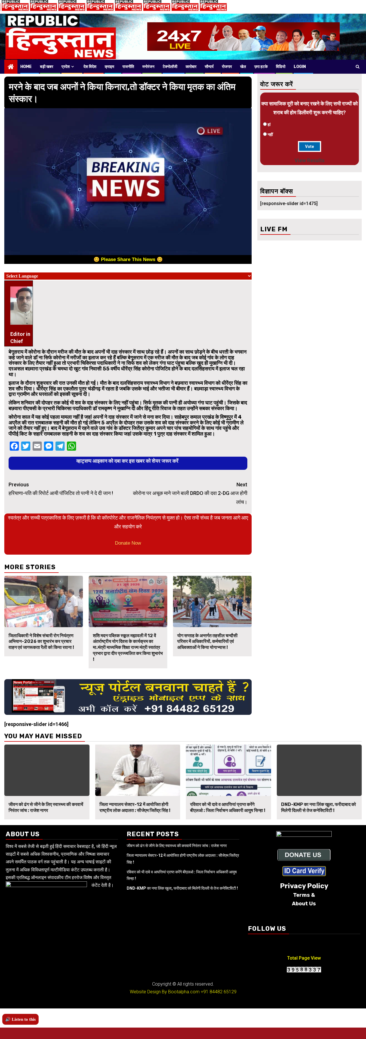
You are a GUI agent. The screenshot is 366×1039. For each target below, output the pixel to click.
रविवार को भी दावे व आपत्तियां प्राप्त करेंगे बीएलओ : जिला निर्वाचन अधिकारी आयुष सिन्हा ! (227, 807)
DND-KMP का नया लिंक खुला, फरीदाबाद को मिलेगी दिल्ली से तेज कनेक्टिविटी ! (318, 807)
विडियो (280, 66)
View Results (310, 160)
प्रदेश (65, 66)
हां (269, 124)
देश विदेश (89, 66)
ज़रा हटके (261, 66)
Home (26, 66)
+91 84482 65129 (218, 991)
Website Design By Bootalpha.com (165, 991)
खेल (243, 66)
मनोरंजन (148, 66)
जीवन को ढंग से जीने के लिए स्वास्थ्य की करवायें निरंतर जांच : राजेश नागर (46, 807)
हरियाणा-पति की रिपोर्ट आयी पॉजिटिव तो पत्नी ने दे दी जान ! (61, 489)
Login (300, 66)
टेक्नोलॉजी (170, 66)
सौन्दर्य (209, 66)
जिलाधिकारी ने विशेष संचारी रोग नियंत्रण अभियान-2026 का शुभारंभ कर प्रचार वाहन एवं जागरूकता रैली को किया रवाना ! (41, 641)
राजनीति (128, 66)
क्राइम (109, 66)
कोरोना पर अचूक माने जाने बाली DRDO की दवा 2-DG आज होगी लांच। (190, 493)
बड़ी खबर (46, 66)
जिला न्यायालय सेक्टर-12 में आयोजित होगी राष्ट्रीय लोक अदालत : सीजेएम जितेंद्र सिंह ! (135, 807)
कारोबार (191, 66)
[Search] (357, 66)
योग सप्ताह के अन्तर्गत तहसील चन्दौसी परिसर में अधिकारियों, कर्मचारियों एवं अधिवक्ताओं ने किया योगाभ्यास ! (207, 641)
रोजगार (227, 66)
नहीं (270, 134)
